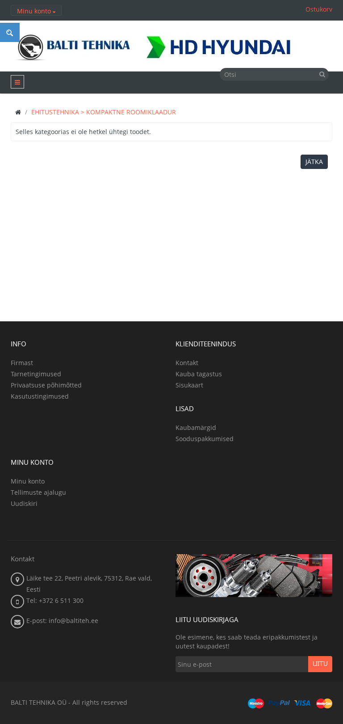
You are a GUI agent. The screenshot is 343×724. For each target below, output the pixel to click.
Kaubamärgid (196, 427)
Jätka (314, 161)
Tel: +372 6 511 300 (55, 600)
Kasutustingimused (40, 396)
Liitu (320, 664)
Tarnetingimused (36, 374)
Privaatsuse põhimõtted (46, 385)
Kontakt (187, 362)
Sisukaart (189, 385)
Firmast (22, 362)
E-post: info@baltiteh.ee (62, 620)
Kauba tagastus (199, 374)
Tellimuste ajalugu (38, 492)
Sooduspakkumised (205, 438)
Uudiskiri (24, 503)
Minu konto (28, 481)
